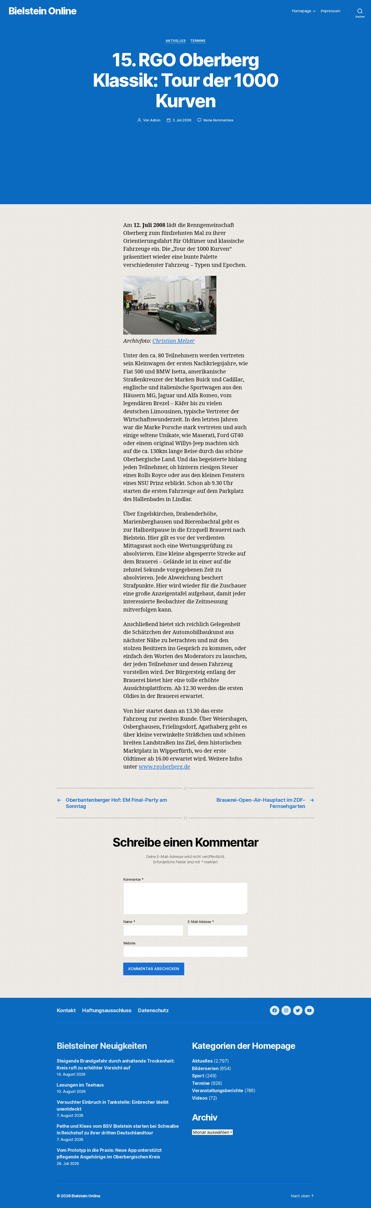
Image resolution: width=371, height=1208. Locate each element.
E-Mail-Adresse (201, 922)
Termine (198, 41)
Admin (155, 120)
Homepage (301, 11)
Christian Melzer (173, 341)
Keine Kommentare (218, 120)
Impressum (330, 11)
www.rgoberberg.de (164, 767)
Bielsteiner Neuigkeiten (102, 1045)
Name (129, 922)
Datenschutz (153, 1010)
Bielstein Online (42, 11)
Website (129, 943)
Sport (198, 1075)
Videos (199, 1098)
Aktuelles (176, 41)
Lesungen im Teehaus (80, 1085)
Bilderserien (205, 1068)
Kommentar (133, 880)
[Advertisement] (185, 155)
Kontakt (66, 1010)
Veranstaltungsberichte (217, 1090)
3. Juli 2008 (182, 120)
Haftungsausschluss (106, 1010)
